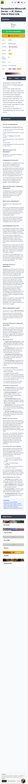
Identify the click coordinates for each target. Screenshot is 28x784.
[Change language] (18, 2)
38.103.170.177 (12, 43)
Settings (19, 781)
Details (3, 778)
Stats (10, 78)
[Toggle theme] (15, 2)
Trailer (17, 78)
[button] (23, 781)
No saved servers (12, 781)
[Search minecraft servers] (12, 2)
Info (4, 78)
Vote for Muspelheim (14, 31)
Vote (23, 78)
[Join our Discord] (21, 2)
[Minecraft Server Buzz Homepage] (2, 2)
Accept (4, 781)
